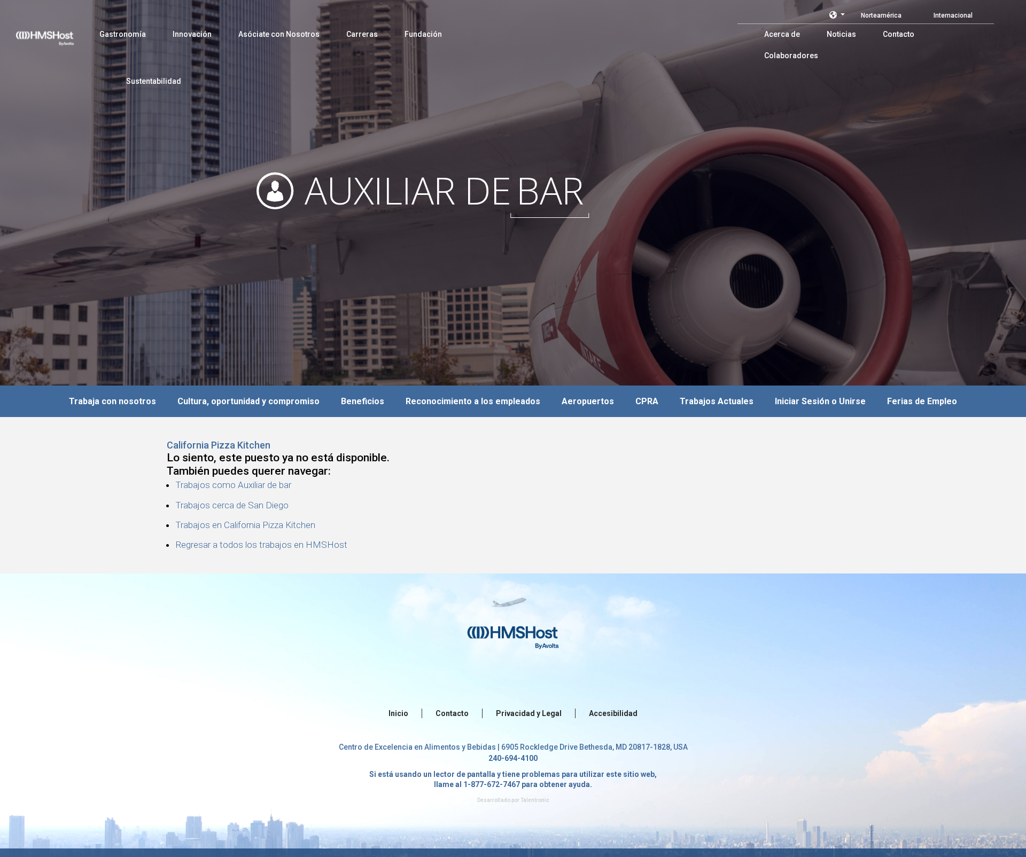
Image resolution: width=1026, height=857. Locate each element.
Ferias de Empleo (922, 401)
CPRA (646, 401)
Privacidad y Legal (529, 713)
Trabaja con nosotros (112, 401)
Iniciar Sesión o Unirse (820, 401)
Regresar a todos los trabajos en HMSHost (261, 544)
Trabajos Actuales (716, 401)
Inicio (398, 713)
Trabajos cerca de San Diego (232, 505)
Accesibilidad (613, 713)
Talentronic (534, 800)
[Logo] (55, 32)
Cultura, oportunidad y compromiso (248, 401)
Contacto (452, 713)
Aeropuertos (588, 401)
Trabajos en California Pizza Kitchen (245, 525)
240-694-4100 (513, 758)
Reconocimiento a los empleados (473, 401)
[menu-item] (122, 34)
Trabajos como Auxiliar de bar (233, 484)
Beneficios (362, 401)
